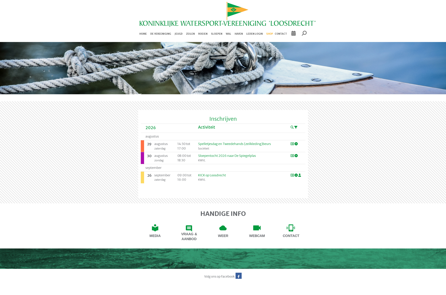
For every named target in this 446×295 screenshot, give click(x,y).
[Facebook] (238, 276)
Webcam (257, 236)
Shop (269, 33)
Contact (281, 33)
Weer (223, 236)
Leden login (254, 33)
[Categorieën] (295, 127)
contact (291, 236)
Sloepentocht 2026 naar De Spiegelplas (227, 156)
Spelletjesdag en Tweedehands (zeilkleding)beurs (234, 144)
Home (143, 33)
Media (155, 236)
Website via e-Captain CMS (132, 291)
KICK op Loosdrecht (212, 175)
